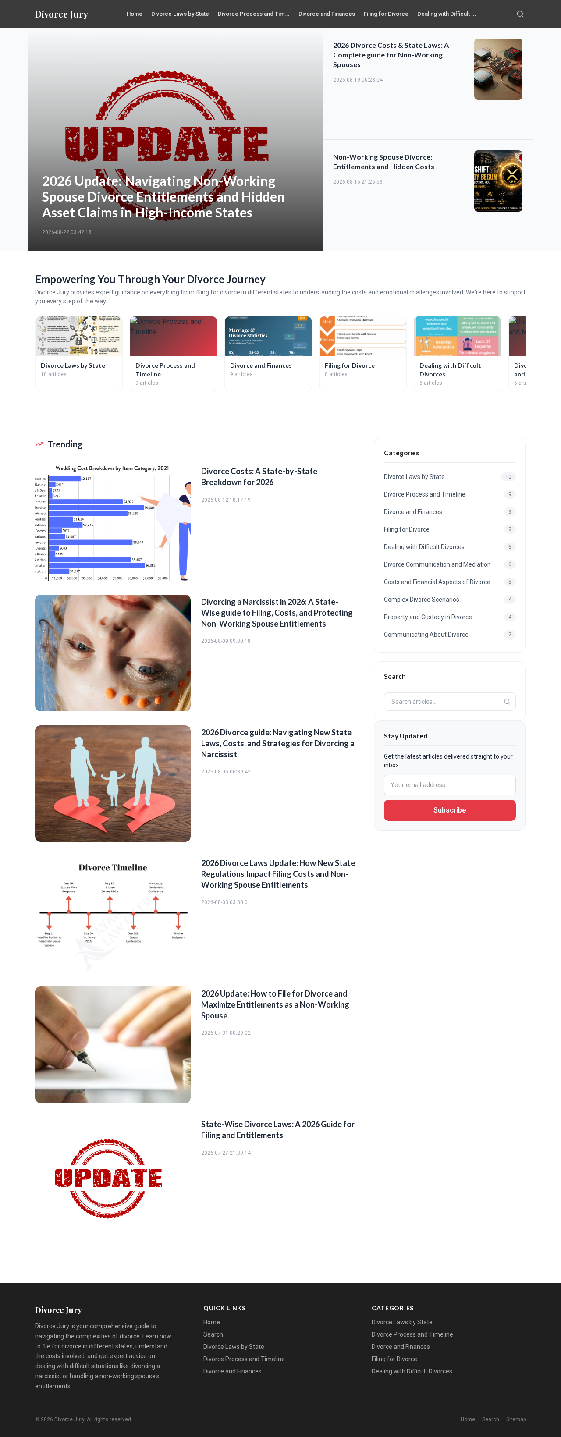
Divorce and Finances (326, 14)
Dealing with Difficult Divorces (412, 1371)
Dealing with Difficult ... (446, 14)
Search (213, 1334)
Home (134, 14)
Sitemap (516, 1419)
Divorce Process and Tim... (254, 14)
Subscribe (449, 810)
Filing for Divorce (386, 14)
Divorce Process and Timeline (244, 1358)
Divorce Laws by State (180, 14)
